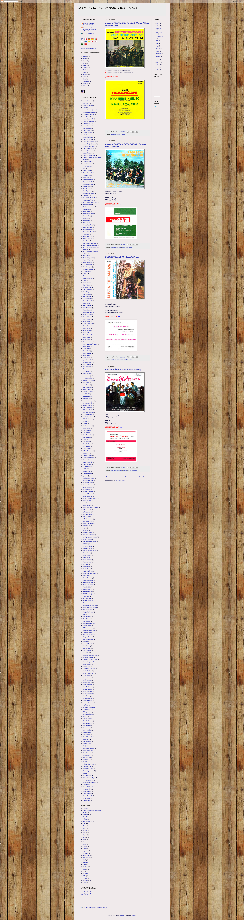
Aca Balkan (86, 81)
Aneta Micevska (87, 126)
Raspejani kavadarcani (89, 635)
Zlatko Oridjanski (88, 787)
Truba (84, 869)
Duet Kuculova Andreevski (90, 245)
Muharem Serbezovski (89, 535)
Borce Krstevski (87, 186)
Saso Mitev (86, 653)
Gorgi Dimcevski (87, 308)
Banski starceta (87, 166)
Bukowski (85, 65)
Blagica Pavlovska (88, 180)
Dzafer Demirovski (88, 262)
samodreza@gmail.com (87, 892)
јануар (158, 56)
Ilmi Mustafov (87, 374)
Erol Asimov (86, 276)
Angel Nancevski (87, 128)
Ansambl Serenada (88, 151)
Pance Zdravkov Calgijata (90, 605)
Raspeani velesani (88, 632)
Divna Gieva (86, 220)
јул (157, 41)
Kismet (84, 439)
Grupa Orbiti (86, 351)
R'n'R (84, 860)
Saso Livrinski (87, 650)
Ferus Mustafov (87, 287)
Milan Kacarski (87, 510)
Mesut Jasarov (87, 505)
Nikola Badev (86, 569)
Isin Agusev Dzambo (88, 380)
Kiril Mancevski (87, 435)
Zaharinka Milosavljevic (89, 782)
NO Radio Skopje (87, 546)
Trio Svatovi (86, 739)
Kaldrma (85, 421)
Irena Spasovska (87, 378)
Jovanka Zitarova (87, 405)
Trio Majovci (86, 735)
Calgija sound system (88, 193)
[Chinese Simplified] (85, 44)
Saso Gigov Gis (87, 648)
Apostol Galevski (87, 161)
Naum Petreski (87, 562)
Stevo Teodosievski (132, 470)
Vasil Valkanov (87, 757)
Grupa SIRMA (87, 353)
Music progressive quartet (90, 537)
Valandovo (86, 874)
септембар (159, 36)
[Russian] (85, 42)
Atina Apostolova (87, 164)
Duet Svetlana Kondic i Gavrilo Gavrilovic (91, 248)
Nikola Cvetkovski (88, 571)
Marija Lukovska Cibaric (90, 498)
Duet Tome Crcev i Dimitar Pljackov (90, 252)
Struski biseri (86, 696)
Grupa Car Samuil (88, 324)
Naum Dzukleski (87, 560)
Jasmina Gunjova (88, 392)
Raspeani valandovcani (89, 630)
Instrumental (86, 376)
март (158, 51)
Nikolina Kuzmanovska (89, 573)
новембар (159, 32)
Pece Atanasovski (127, 359)
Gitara (84, 835)
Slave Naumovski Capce (89, 669)
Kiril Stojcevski (87, 437)
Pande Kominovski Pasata (90, 607)
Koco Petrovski (87, 448)
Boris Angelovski (87, 191)
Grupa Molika (87, 346)
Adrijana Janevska (88, 105)
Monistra (85, 530)
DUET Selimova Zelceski (90, 202)
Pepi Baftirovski (87, 616)
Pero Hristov (86, 619)
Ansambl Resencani (115, 134)
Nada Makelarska (87, 548)
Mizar (84, 528)
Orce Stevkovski (87, 598)
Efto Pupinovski (87, 265)
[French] (85, 39)
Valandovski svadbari (88, 748)
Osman (85, 603)
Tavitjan (85, 716)
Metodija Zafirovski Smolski (90, 507)
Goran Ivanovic (87, 305)
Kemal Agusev (87, 428)
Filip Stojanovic (87, 289)
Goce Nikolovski (87, 301)
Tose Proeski (86, 728)
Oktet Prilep (86, 596)
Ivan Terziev (86, 383)
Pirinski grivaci (87, 626)
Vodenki (85, 773)
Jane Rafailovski (87, 387)
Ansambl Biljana (87, 137)
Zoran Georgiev (87, 791)
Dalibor (85, 56)
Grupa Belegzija (87, 319)
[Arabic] (82, 44)
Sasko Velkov (86, 646)
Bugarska (85, 815)
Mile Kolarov (86, 517)
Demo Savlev (86, 216)
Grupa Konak (86, 339)
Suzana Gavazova (87, 698)
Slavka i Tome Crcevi (88, 673)
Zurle (84, 883)
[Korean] (96, 42)
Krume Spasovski (87, 462)
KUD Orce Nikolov (88, 417)
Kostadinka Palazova (88, 457)
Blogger (134, 915)
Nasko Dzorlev (87, 555)
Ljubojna (85, 476)
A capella (85, 808)
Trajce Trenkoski (87, 730)
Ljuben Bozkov (87, 471)
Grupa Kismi (86, 337)
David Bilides (86, 209)
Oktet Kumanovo (87, 591)
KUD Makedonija (87, 414)
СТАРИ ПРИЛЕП (88, 34)
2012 (158, 67)
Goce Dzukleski (87, 296)
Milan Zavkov (86, 512)
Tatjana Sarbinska (88, 714)
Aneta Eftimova (87, 123)
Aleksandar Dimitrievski (89, 112)
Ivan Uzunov (86, 385)
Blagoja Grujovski (88, 184)
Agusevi (85, 108)
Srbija (84, 864)
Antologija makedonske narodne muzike (92, 158)
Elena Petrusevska (88, 269)
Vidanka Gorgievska (88, 764)
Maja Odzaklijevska (88, 480)
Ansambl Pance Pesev (89, 146)
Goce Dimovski (87, 294)
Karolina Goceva (87, 426)
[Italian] (96, 39)
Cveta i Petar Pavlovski (89, 198)
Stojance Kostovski (88, 694)
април (158, 48)
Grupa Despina (87, 330)
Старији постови (144, 477)
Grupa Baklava (87, 317)
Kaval (84, 844)
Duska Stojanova (118, 359)
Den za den (86, 218)
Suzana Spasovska (88, 700)
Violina (85, 878)
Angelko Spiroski (87, 133)
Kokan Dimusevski (88, 451)
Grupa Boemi (86, 321)
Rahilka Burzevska (88, 628)
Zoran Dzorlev (87, 789)
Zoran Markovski (87, 796)
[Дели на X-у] (135, 132)
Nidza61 (85, 86)
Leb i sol (85, 469)
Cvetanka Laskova (88, 200)
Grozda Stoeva (87, 310)
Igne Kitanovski (87, 360)
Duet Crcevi (86, 241)
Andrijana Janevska (88, 121)
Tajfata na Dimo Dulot (89, 707)
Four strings (86, 292)
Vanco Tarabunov (88, 750)
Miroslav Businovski (88, 523)
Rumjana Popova (87, 637)
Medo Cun (86, 503)
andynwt (122, 915)
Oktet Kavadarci (87, 589)
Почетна (127, 477)
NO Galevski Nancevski (89, 542)
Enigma (85, 274)
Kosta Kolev (86, 453)
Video (84, 876)
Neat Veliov (86, 564)
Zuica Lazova (86, 800)
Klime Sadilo (86, 442)
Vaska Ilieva (86, 759)
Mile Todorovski (87, 521)
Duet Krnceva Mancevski (89, 243)
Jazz (84, 840)
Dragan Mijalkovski (88, 232)
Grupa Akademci (87, 314)
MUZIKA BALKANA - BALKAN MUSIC (89, 24)
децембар (159, 28)
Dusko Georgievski (88, 258)
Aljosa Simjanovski (88, 119)
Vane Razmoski (87, 753)
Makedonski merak (88, 485)
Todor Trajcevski (87, 721)
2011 (158, 70)
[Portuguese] (89, 42)
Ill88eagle (85, 83)
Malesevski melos (87, 487)
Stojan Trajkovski (87, 691)
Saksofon (85, 862)
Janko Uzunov (87, 389)
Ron (84, 63)
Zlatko (84, 61)
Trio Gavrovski (87, 732)
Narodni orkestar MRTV (89, 551)
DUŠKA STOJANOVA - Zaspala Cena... (122, 257)
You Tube (85, 880)
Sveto (84, 77)
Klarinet (85, 846)
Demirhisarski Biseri (88, 214)
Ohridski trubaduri (88, 585)
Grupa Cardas (86, 328)
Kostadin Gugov (87, 455)
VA (83, 871)
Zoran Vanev (86, 798)
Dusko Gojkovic (87, 260)
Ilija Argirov (86, 369)
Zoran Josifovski (87, 794)
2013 (158, 65)
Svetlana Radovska (88, 703)
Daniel (84, 70)
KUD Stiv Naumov (88, 419)
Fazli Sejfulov (86, 285)
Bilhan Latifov (87, 170)
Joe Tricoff (86, 394)
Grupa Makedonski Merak (90, 344)
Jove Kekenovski (87, 408)
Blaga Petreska (87, 175)
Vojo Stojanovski (87, 775)
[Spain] (92, 39)
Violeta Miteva (87, 766)
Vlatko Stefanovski (88, 771)
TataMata (85, 68)
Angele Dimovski (87, 130)
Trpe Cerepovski (87, 741)
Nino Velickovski (87, 578)
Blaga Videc (86, 177)
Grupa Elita (86, 333)
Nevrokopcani (86, 567)
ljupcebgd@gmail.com (87, 894)
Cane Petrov (86, 195)
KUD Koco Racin (87, 410)
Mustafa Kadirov (87, 539)
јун (157, 43)
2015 (158, 59)
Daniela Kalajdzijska (88, 207)
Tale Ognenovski (87, 712)
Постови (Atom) (121, 480)
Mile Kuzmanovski (88, 519)
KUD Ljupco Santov (88, 412)
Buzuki (85, 817)
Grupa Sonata (87, 355)
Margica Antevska (88, 492)
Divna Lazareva (87, 223)
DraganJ (85, 74)
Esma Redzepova (115, 470)
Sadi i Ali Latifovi (88, 639)
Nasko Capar (86, 553)
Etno (84, 824)
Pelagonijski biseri (88, 612)
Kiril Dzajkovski (87, 433)
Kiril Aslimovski (87, 430)
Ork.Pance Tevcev (88, 601)
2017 (158, 23)
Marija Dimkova (87, 496)
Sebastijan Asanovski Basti (90, 655)
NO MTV (85, 544)
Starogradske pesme (127, 247)
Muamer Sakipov (87, 532)
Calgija (123, 134)
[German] (89, 39)
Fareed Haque (87, 283)
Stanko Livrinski (87, 680)
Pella (84, 614)
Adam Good (86, 103)
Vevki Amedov (86, 762)
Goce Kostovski (87, 299)
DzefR (84, 58)
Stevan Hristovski (87, 685)
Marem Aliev (86, 489)
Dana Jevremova (87, 205)
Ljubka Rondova (87, 473)
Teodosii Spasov (87, 719)
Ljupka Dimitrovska (88, 478)
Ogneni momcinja (88, 582)
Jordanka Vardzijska (88, 401)
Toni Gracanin (87, 725)
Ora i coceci (86, 855)
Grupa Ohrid (86, 349)
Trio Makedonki (87, 737)
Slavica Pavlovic (87, 671)
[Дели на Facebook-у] (137, 132)
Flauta (84, 826)
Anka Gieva (86, 135)
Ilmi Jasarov (86, 371)
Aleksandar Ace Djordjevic (90, 110)
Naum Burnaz (87, 557)
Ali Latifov (86, 117)
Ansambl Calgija (87, 139)
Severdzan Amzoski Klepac (90, 660)
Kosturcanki (86, 460)
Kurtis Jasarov (87, 464)
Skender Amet (86, 666)
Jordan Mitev (86, 399)
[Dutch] (82, 42)
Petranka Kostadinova (89, 623)
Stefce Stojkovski (87, 682)
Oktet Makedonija (88, 594)
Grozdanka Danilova (88, 312)
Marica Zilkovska (87, 494)
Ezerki (84, 280)
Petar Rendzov (87, 621)
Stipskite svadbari (87, 689)
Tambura (85, 867)
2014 (158, 62)
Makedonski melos (88, 482)
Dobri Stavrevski (87, 227)
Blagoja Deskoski (87, 182)
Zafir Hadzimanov (88, 780)
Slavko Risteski (87, 675)
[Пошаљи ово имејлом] (131, 132)
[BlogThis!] (133, 132)
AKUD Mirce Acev (88, 101)
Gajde (84, 833)
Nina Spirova (86, 576)
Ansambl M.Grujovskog (89, 142)
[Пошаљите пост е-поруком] (127, 132)
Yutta (84, 79)
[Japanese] (92, 42)
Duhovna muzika (87, 821)
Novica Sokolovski (88, 580)
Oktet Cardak (86, 587)
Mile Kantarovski (87, 514)
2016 (158, 26)
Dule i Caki (86, 255)
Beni (84, 168)
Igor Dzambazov (87, 362)
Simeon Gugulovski (88, 662)
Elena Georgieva (87, 267)
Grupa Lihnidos (87, 342)
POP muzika (86, 858)
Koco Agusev (86, 446)
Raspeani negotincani (116, 247)
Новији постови (110, 477)
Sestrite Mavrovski (88, 657)
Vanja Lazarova (87, 755)
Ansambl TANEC (87, 153)
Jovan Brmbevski (87, 403)
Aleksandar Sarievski (88, 114)
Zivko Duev (86, 784)
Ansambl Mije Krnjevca (89, 144)
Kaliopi (85, 423)
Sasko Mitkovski (87, 644)
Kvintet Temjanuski (88, 467)
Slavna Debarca (87, 678)
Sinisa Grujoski (87, 664)
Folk (84, 828)
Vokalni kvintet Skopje (89, 778)
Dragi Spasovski (87, 236)
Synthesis (85, 705)
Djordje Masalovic (88, 225)
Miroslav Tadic (87, 526)
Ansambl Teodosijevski (89, 155)
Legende (125, 470)
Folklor (85, 830)
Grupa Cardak (87, 326)
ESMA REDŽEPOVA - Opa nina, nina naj (123, 369)
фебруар (158, 54)
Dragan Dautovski (88, 230)
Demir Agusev (86, 211)
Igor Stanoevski (87, 364)
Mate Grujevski (87, 501)
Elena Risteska (87, 271)
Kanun (85, 842)
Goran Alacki (86, 303)
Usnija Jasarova (87, 746)
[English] (82, 39)
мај (157, 46)
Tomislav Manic (87, 723)
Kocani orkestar (87, 444)
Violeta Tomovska (88, 769)
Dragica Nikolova (87, 239)
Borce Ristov (86, 189)
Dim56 (112, 359)
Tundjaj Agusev (87, 744)
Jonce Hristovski (87, 396)
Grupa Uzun (86, 358)
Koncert (85, 849)
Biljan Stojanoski (87, 173)
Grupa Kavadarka (88, 335)
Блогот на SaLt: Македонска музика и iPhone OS (89, 29)
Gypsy (120, 470)
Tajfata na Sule (87, 710)
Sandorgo (85, 641)
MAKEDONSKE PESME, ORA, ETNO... (109, 8)
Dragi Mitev (86, 234)
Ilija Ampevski (87, 367)
